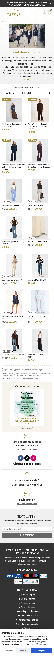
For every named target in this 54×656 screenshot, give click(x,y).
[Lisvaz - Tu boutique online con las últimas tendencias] (13, 12)
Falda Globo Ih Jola (35, 205)
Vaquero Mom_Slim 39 (37, 280)
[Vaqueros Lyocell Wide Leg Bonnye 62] (14, 227)
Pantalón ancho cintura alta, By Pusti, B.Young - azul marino (13, 167)
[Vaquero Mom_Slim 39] (40, 266)
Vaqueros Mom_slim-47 (12, 280)
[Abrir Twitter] (27, 458)
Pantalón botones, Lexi (37, 242)
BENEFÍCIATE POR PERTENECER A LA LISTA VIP (27, 421)
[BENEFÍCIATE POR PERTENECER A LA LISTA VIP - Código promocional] (27, 404)
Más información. (42, 644)
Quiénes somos (28, 599)
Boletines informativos (28, 615)
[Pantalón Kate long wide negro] (40, 341)
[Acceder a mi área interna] (44, 12)
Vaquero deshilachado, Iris (13, 355)
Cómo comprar (28, 595)
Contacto (28, 628)
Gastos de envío (28, 607)
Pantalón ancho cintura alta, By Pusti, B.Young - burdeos (39, 166)
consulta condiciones (27, 449)
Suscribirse (27, 535)
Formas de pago (28, 603)
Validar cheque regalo (28, 624)
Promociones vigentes (28, 620)
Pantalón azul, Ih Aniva (11, 205)
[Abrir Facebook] (20, 458)
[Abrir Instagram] (33, 458)
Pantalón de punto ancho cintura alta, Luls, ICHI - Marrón (38, 126)
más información (27, 428)
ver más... (27, 79)
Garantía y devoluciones (28, 611)
